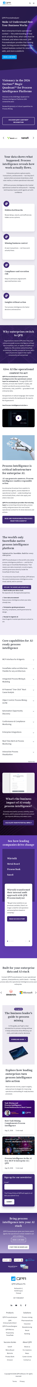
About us (27, 1347)
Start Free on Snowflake (18, 1247)
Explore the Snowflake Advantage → (17, 587)
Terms (14, 1381)
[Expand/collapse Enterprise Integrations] (33, 733)
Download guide (17, 1039)
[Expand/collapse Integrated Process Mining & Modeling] (33, 679)
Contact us (27, 1360)
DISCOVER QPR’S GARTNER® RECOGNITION (18, 121)
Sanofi (12, 941)
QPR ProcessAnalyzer (10, 1317)
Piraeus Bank (11, 941)
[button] (30, 3)
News (27, 1353)
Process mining (27, 1317)
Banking (27, 1334)
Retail (27, 1330)
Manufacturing (27, 1327)
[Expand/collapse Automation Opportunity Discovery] (33, 711)
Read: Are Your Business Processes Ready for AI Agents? (18, 519)
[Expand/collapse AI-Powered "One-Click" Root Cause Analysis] (33, 690)
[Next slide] (33, 138)
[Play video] (19, 418)
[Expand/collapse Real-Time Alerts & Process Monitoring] (33, 742)
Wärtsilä (7, 941)
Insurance (27, 1324)
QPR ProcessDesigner (9, 1326)
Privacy (22, 1381)
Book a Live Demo (18, 1240)
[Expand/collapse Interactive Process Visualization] (33, 752)
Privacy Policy (12, 1193)
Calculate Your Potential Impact (18, 823)
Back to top (31, 762)
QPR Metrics (10, 1329)
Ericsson (10, 1360)
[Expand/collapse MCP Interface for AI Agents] (33, 660)
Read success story (17, 919)
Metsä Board (9, 941)
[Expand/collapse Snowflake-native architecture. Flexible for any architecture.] (33, 669)
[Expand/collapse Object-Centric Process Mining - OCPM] (33, 701)
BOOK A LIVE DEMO (9, 57)
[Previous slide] (3, 138)
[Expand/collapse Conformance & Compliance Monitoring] (33, 722)
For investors (27, 1350)
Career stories (27, 1357)
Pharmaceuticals (27, 1320)
